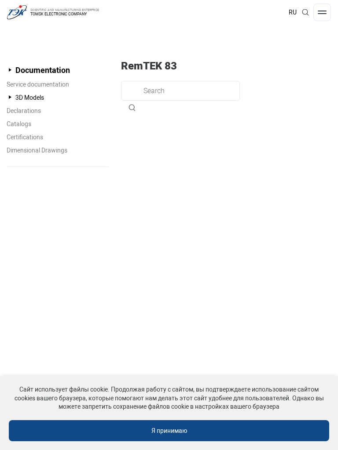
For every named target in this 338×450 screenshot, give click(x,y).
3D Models (29, 97)
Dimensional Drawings (37, 150)
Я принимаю (169, 430)
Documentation (42, 70)
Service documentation (38, 84)
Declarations (24, 110)
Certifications (25, 137)
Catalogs (19, 123)
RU (293, 12)
